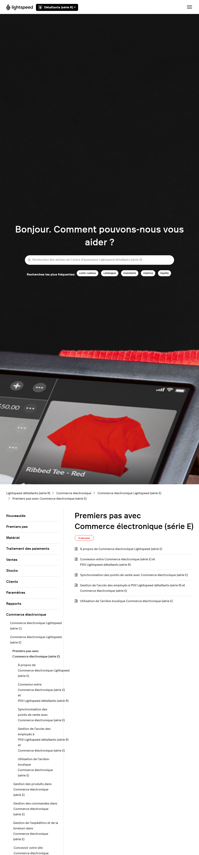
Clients (12, 582)
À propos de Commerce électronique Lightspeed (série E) (121, 549)
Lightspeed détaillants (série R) (28, 493)
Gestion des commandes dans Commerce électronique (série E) (35, 809)
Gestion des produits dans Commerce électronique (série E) (32, 789)
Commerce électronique (73, 493)
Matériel (13, 538)
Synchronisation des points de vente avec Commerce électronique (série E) (134, 575)
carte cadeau (87, 273)
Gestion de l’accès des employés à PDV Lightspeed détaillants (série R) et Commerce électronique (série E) (132, 588)
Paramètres (15, 592)
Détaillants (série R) (58, 7)
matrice (148, 273)
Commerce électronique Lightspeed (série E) (129, 493)
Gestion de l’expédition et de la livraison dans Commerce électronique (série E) (35, 831)
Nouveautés (15, 516)
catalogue (109, 273)
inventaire (129, 273)
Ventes (11, 560)
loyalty (164, 273)
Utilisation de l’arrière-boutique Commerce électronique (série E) (126, 601)
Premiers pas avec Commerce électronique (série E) (49, 498)
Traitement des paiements (27, 549)
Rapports (13, 604)
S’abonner (84, 538)
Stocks (12, 571)
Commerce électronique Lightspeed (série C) (34, 626)
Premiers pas (17, 527)
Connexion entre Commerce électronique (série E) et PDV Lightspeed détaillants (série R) (117, 562)
